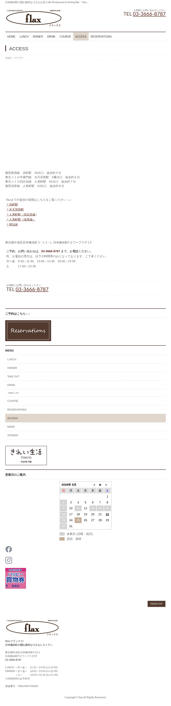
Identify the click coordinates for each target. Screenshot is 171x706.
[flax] (34, 23)
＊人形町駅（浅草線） (20, 219)
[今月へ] (100, 484)
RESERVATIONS (16, 409)
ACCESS (12, 418)
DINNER (12, 368)
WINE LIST (13, 393)
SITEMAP (12, 435)
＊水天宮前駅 (15, 209)
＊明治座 (12, 224)
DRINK (11, 385)
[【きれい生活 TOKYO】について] (26, 463)
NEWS (11, 426)
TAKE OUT (13, 376)
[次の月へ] (107, 484)
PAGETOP (156, 604)
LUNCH (11, 359)
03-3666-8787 (149, 14)
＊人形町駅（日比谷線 (20, 214)
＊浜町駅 (12, 204)
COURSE (12, 401)
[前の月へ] (92, 484)
